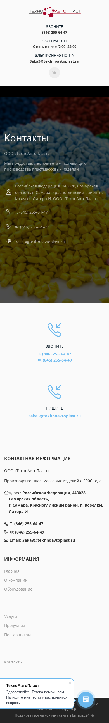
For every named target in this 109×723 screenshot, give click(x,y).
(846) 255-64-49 (29, 532)
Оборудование (18, 589)
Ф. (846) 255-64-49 (32, 227)
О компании (16, 580)
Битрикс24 (80, 715)
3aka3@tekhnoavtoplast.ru (40, 241)
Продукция (14, 625)
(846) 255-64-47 (28, 523)
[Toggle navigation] (102, 91)
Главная (12, 571)
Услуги (10, 616)
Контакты (13, 662)
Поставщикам (17, 634)
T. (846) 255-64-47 (31, 212)
